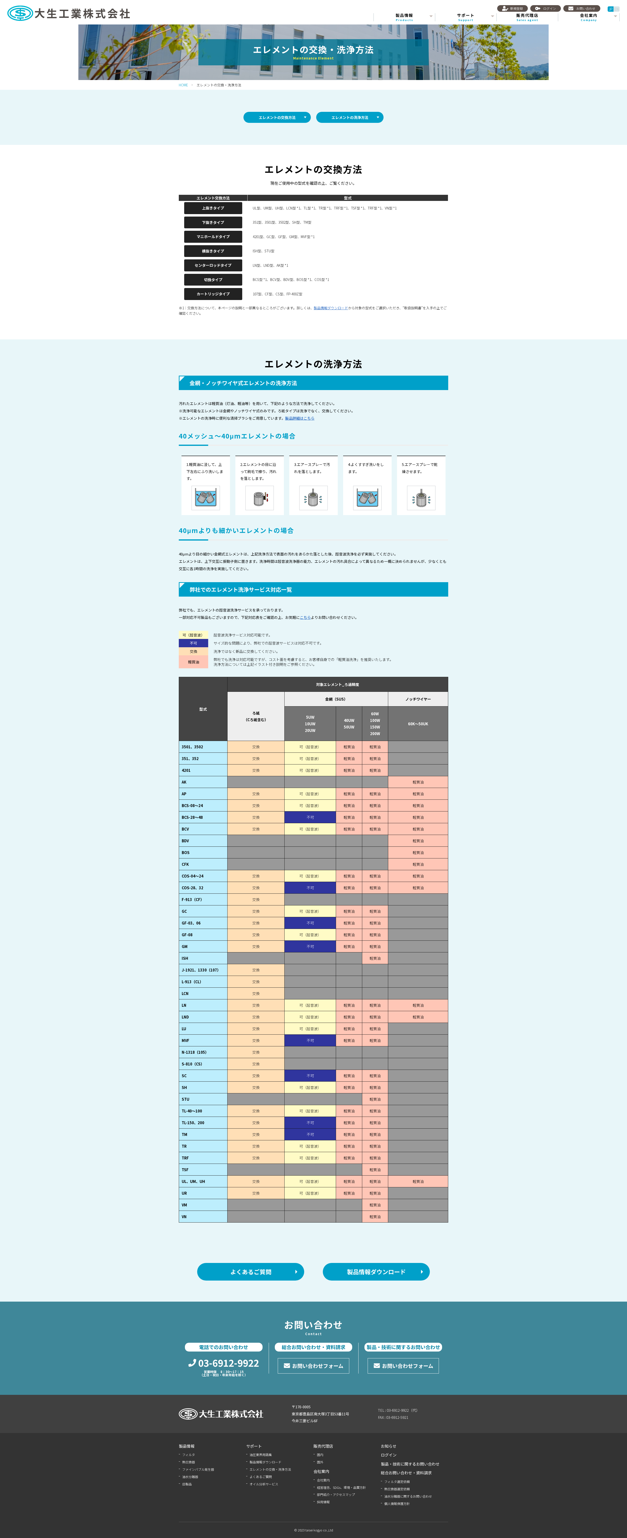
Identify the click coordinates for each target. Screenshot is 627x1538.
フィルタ (188, 1454)
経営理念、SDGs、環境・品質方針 (341, 1487)
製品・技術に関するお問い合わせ (410, 1464)
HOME (183, 84)
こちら (305, 617)
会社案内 (323, 1480)
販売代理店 (527, 17)
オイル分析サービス (264, 1484)
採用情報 (323, 1502)
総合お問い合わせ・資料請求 (406, 1473)
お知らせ (389, 1446)
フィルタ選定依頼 (397, 1481)
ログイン (389, 1455)
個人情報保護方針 (397, 1503)
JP (611, 9)
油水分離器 (190, 1476)
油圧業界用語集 (261, 1454)
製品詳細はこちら (299, 418)
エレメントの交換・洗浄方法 (270, 1469)
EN (617, 9)
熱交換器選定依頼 (397, 1489)
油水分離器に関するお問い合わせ (408, 1496)
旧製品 (187, 1484)
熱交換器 (188, 1462)
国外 (320, 1462)
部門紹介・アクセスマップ (336, 1494)
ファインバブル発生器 (198, 1469)
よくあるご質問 (261, 1476)
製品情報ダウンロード (331, 307)
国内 (320, 1454)
